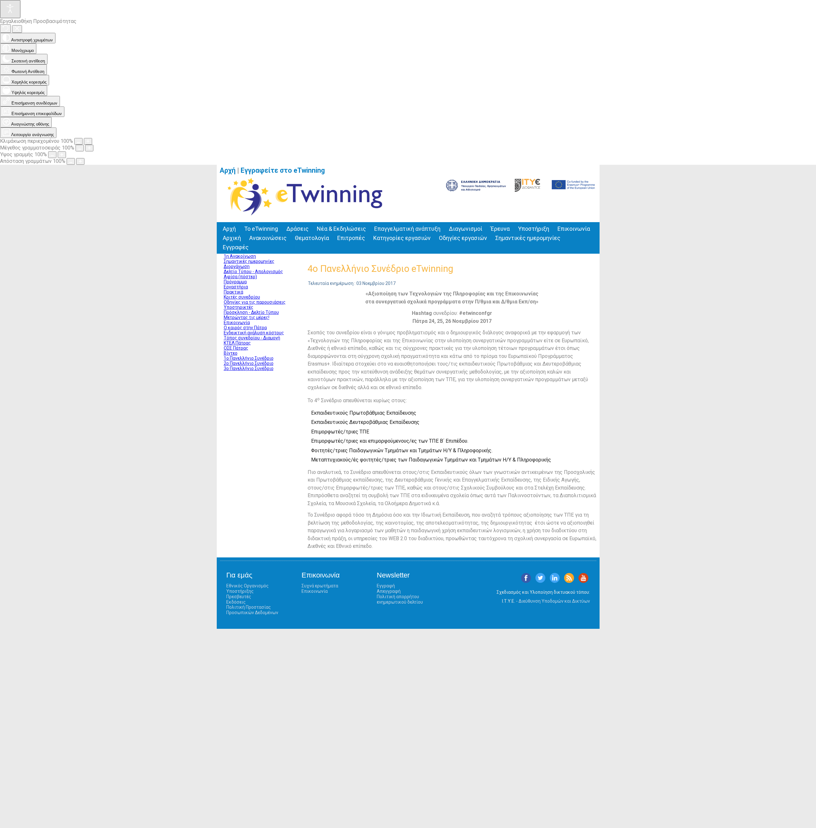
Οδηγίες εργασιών (463, 238)
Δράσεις (297, 228)
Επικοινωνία (573, 228)
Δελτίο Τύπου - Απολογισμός (253, 271)
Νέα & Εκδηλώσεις (341, 228)
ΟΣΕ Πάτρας (236, 348)
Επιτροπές (351, 238)
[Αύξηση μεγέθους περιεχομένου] (88, 141)
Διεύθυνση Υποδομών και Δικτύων (554, 601)
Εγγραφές (236, 247)
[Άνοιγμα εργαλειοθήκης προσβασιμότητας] (10, 9)
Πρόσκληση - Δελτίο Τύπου (251, 312)
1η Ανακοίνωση (240, 256)
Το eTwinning (261, 228)
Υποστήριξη (533, 228)
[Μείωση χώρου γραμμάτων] (71, 161)
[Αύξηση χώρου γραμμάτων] (80, 161)
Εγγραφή (386, 585)
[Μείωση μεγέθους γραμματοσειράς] (80, 148)
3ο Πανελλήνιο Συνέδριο (248, 368)
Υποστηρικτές (238, 307)
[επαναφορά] (5, 28)
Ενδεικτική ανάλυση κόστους (254, 332)
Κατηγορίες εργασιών (402, 238)
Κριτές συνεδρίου (242, 297)
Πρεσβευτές (238, 596)
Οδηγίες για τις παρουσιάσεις (255, 302)
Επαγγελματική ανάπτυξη (407, 228)
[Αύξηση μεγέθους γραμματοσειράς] (89, 148)
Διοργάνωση (237, 266)
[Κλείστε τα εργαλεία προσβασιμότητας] (17, 29)
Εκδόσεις (236, 602)
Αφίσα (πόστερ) (240, 276)
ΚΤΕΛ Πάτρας (237, 342)
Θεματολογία (312, 238)
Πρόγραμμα (235, 281)
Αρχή (228, 170)
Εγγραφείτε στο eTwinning (285, 170)
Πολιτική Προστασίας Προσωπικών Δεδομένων (252, 610)
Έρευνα (500, 228)
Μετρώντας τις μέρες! (246, 317)
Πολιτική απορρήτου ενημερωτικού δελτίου (400, 599)
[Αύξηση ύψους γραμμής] (62, 154)
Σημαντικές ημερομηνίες (527, 238)
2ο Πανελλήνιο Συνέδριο (248, 363)
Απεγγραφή (389, 591)
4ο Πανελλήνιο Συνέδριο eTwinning (380, 268)
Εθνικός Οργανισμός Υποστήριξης (247, 588)
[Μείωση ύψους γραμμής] (52, 154)
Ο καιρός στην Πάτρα (245, 327)
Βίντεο (230, 353)
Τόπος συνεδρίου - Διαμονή (252, 337)
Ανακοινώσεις (268, 238)
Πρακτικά (233, 291)
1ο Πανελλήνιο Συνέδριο (248, 358)
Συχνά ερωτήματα (320, 585)
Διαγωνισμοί (465, 228)
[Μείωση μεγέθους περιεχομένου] (78, 141)
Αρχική (232, 238)
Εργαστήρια (236, 286)
